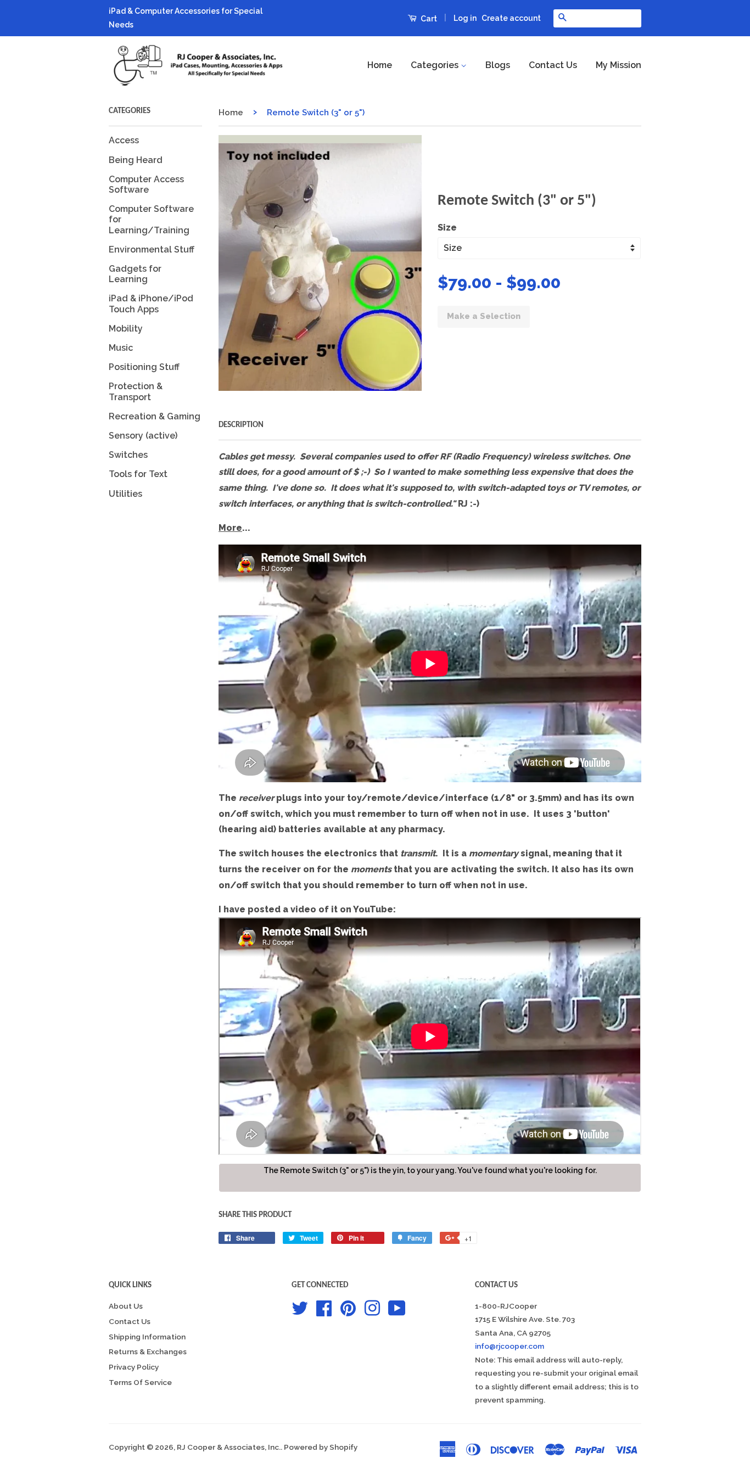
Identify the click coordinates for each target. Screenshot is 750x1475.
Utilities (125, 494)
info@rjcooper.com (509, 1346)
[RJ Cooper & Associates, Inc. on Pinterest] (348, 1307)
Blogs (497, 65)
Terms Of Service (140, 1382)
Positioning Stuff (144, 367)
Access (124, 140)
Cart (428, 18)
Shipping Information (147, 1336)
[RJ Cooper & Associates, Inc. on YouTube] (397, 1307)
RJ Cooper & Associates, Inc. (229, 1447)
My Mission (618, 65)
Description (241, 425)
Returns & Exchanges (148, 1351)
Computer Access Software (146, 184)
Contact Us (553, 65)
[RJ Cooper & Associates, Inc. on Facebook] (324, 1307)
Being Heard (136, 160)
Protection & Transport (136, 391)
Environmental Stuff (151, 249)
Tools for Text (138, 474)
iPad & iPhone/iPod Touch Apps (151, 303)
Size (447, 227)
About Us (126, 1306)
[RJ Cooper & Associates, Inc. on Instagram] (372, 1307)
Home (379, 65)
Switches (128, 455)
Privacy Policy (134, 1366)
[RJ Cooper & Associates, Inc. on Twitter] (300, 1307)
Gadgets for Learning (135, 273)
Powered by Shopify (320, 1447)
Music (121, 348)
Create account (511, 18)
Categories (436, 65)
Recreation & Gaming (154, 416)
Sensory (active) (143, 435)
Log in (465, 18)
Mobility (126, 328)
